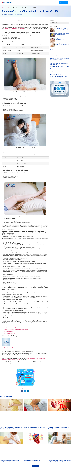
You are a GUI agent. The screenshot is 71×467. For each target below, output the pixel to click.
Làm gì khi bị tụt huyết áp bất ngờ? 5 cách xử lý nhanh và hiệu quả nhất (59, 461)
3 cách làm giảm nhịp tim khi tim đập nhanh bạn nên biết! (9, 461)
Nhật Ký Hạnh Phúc (8, 359)
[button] (22, 391)
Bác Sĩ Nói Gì (39, 358)
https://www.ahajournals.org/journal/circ (12, 327)
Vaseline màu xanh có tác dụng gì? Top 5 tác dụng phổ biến (62, 34)
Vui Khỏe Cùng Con (16, 359)
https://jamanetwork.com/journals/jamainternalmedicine (16, 329)
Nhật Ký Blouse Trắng (32, 358)
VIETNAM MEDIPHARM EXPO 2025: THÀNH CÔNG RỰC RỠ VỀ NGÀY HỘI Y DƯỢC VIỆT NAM (59, 77)
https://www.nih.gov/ (8, 331)
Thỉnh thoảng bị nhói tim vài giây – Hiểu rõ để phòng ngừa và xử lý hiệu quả (11, 428)
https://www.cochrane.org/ (9, 333)
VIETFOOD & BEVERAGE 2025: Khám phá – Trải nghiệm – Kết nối (59, 67)
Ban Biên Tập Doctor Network (9, 347)
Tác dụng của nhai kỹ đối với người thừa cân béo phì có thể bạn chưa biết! (62, 30)
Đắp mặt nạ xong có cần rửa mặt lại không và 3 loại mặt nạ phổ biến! (62, 44)
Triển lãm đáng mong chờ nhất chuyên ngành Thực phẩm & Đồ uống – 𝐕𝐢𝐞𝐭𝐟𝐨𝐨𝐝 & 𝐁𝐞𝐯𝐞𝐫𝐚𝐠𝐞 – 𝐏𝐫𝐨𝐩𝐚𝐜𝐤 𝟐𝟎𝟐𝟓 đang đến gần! (59, 73)
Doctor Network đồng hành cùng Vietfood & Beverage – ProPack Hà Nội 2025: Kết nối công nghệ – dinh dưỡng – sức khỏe (59, 58)
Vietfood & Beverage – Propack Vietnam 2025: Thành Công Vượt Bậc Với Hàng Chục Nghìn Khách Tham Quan (59, 63)
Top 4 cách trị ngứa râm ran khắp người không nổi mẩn (59, 49)
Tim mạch (10, 7)
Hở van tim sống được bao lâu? (32, 460)
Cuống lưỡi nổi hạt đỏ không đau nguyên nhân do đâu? (61, 39)
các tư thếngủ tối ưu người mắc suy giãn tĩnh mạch (13, 28)
